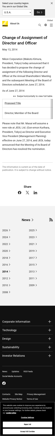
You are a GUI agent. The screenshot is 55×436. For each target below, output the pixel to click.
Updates (15, 371)
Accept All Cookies (27, 432)
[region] (27, 419)
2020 (5, 250)
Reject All (27, 424)
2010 (5, 285)
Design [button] (6, 338)
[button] (40, 25)
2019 (32, 250)
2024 (5, 237)
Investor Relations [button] (13, 355)
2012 (5, 278)
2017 (32, 257)
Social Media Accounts (12, 376)
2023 (32, 237)
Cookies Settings (27, 418)
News (26, 220)
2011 (32, 278)
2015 (32, 264)
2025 (32, 230)
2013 (32, 271)
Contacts (6, 394)
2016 (5, 264)
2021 (32, 244)
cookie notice (11, 413)
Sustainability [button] (10, 347)
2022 (5, 244)
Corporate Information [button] (16, 321)
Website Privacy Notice (12, 399)
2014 (5, 271)
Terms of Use (32, 399)
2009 (32, 285)
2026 (5, 230)
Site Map (18, 394)
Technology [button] (9, 330)
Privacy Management (36, 394)
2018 (5, 257)
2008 (5, 292)
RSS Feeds (28, 371)
